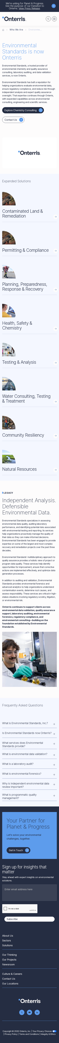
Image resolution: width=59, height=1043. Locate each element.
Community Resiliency (23, 435)
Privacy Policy (11, 1034)
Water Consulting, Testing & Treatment (26, 398)
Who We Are (16, 29)
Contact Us (11, 119)
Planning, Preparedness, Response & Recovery (24, 287)
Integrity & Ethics (48, 1034)
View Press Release (29, 8)
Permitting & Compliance (25, 250)
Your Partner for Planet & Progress (28, 823)
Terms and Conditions (29, 1034)
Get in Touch (16, 850)
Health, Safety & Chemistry (17, 325)
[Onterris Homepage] (3, 29)
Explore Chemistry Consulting (20, 110)
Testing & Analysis (19, 362)
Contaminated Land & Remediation (22, 213)
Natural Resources (19, 469)
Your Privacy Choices (42, 1031)
